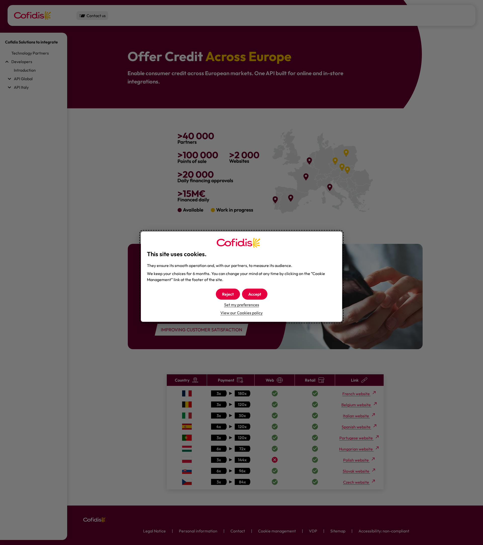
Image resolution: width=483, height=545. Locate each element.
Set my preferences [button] (241, 304)
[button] (254, 294)
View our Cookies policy (241, 312)
